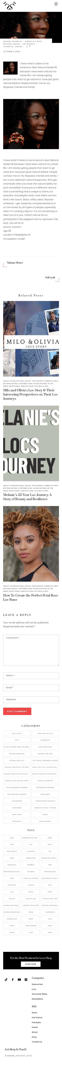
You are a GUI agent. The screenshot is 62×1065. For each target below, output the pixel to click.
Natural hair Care (50, 899)
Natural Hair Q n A (16, 760)
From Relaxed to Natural (12, 872)
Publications (27, 386)
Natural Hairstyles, (50, 905)
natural (12, 899)
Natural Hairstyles (17, 754)
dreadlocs (12, 865)
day (50, 851)
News (34, 1012)
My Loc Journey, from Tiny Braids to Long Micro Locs (17, 747)
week (50, 932)
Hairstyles (36, 1022)
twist (50, 926)
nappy (50, 892)
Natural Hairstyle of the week (17, 767)
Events (45, 814)
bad (11, 844)
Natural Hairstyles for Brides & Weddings (45, 774)
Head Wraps (45, 794)
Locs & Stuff (17, 733)
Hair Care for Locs (45, 733)
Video (31, 932)
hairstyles (12, 885)
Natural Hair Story (31, 905)
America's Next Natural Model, (31, 838)
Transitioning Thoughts (45, 801)
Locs (17, 740)
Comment (13, 637)
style (50, 919)
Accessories (17, 801)
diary (12, 858)
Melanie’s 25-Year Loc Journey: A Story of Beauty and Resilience (27, 497)
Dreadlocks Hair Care (50, 858)
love (12, 892)
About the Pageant (34, 381)
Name (10, 675)
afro (12, 838)
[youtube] (19, 979)
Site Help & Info (41, 386)
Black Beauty (12, 851)
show (31, 912)
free (50, 865)
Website (11, 699)
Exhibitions (16, 821)
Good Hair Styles (45, 747)
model (31, 892)
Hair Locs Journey (31, 878)
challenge (31, 851)
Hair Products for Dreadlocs (50, 878)
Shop (34, 1037)
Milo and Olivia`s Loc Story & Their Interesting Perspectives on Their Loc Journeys (30, 394)
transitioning (31, 926)
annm (50, 838)
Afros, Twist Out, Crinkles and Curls (45, 767)
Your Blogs (16, 808)
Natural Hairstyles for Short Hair (17, 774)
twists (11, 932)
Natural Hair (31, 899)
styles (12, 926)
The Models (28, 44)
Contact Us (37, 1041)
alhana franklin (12, 41)
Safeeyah (50, 277)
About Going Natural (13, 381)
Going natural (50, 872)
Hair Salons (37, 1017)
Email (10, 687)
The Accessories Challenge (17, 787)
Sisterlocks (45, 740)
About (34, 1032)
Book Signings (45, 821)
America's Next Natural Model (17, 781)
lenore (18, 46)
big (31, 844)
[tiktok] (6, 979)
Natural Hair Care (45, 754)
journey (31, 885)
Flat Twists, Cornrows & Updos (45, 760)
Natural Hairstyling (12, 912)
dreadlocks (31, 858)
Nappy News (14, 386)
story (31, 919)
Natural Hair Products (12, 905)
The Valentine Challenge (16, 794)
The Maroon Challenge (45, 787)
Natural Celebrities (45, 781)
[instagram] (26, 979)
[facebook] (13, 979)
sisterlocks (50, 912)
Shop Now (30, 964)
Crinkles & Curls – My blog (45, 808)
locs (50, 885)
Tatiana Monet (15, 262)
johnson (8, 46)
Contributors (25, 383)
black (50, 844)
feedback (30, 865)
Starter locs (12, 919)
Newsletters (37, 999)
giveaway (30, 872)
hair (12, 878)
